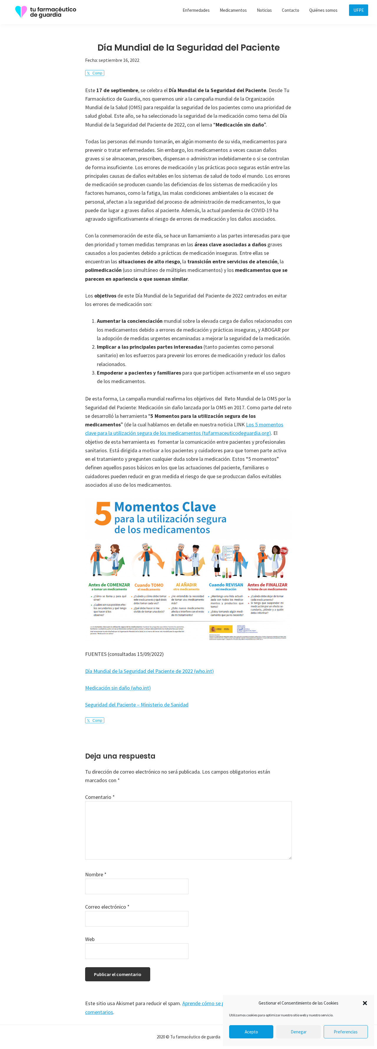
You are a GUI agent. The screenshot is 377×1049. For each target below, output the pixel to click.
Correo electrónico (107, 906)
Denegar (299, 1032)
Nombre (96, 874)
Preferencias (346, 1032)
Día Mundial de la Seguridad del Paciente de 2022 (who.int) (149, 671)
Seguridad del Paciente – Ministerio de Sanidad (136, 704)
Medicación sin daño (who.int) (118, 687)
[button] (365, 1003)
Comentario (100, 797)
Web (90, 939)
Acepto (251, 1032)
